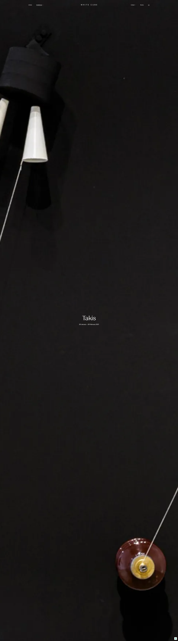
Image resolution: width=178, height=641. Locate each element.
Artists (30, 5)
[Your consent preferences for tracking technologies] (175, 638)
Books (142, 5)
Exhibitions (39, 5)
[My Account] (148, 5)
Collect (133, 5)
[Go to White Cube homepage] (89, 5)
